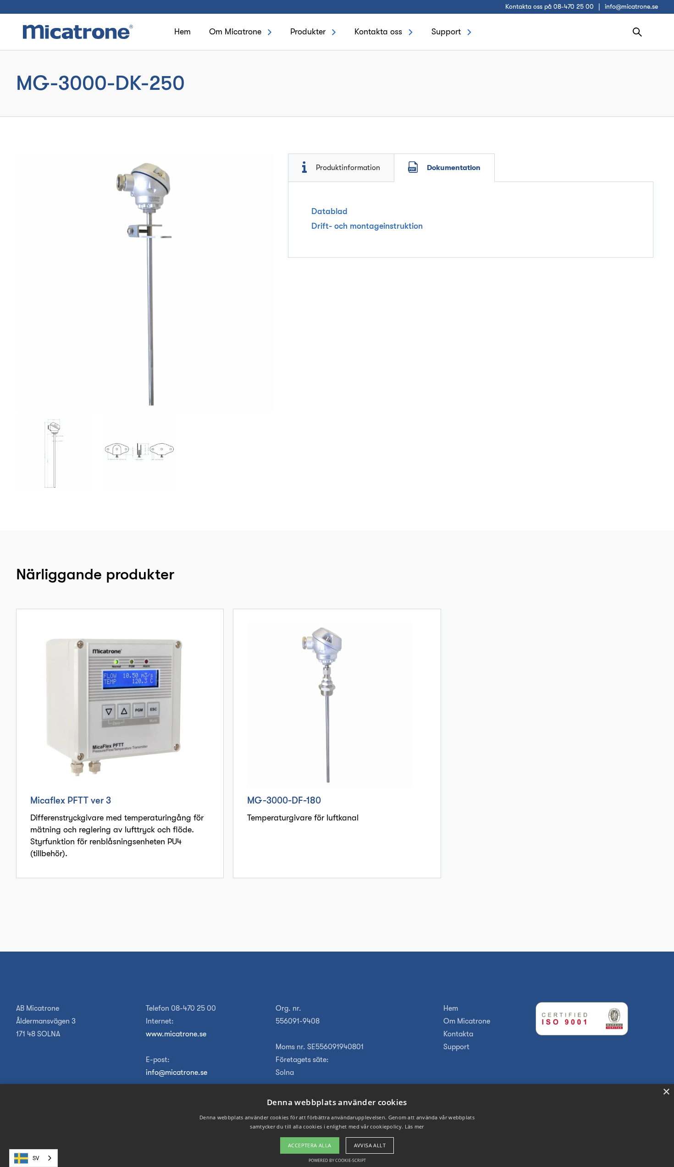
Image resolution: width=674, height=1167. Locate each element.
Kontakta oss (378, 31)
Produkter (308, 31)
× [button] (666, 1092)
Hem (182, 31)
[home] (78, 32)
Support (446, 31)
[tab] (341, 168)
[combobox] (33, 1158)
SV (36, 1158)
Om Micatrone (235, 31)
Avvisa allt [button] (370, 1145)
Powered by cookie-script (337, 1160)
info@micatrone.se (631, 6)
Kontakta (458, 1034)
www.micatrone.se (176, 1034)
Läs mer (414, 1126)
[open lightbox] (145, 283)
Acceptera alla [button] (309, 1145)
